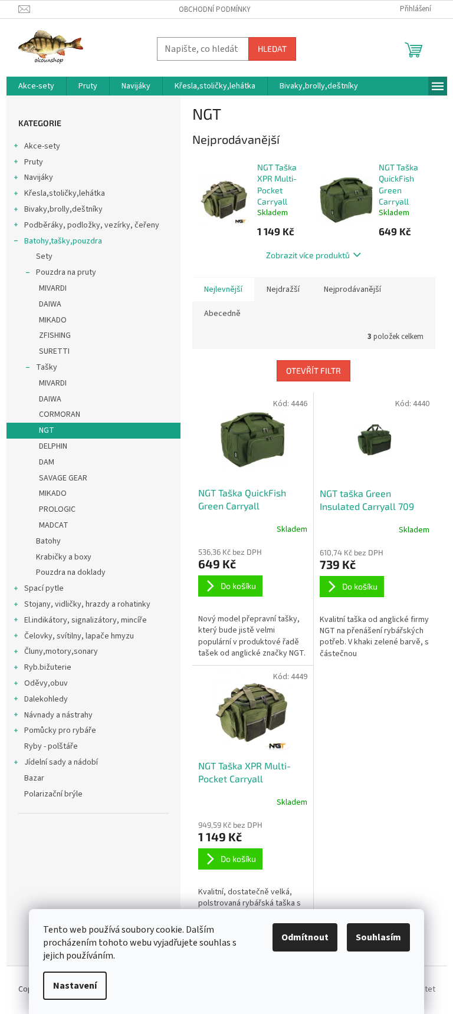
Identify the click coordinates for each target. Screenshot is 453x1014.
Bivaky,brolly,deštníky (63, 209)
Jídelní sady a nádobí (61, 762)
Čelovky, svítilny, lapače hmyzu (79, 636)
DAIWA (50, 304)
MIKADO (53, 320)
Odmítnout (305, 937)
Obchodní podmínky (215, 9)
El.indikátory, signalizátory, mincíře (85, 620)
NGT (46, 430)
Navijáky (38, 177)
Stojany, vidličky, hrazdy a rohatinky (87, 604)
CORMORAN (59, 414)
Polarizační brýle (53, 794)
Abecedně (222, 314)
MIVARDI (53, 288)
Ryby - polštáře (51, 746)
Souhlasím (378, 937)
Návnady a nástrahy (58, 715)
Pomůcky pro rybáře (60, 730)
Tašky (46, 367)
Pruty (33, 162)
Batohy (48, 541)
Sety (44, 256)
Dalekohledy (46, 699)
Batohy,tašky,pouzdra (63, 241)
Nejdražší (283, 289)
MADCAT (53, 525)
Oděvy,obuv (46, 683)
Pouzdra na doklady (71, 572)
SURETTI (54, 351)
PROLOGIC (57, 509)
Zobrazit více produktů (308, 255)
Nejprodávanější (352, 289)
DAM (46, 462)
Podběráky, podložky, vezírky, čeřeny (91, 225)
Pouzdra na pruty (66, 272)
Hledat (272, 49)
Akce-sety (42, 146)
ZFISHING (55, 335)
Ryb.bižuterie (47, 667)
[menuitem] (36, 86)
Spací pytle (44, 588)
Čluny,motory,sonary (61, 651)
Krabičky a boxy (63, 557)
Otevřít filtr (313, 371)
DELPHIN (53, 446)
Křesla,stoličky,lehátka (64, 193)
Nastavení (75, 985)
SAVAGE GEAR (63, 478)
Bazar (34, 778)
